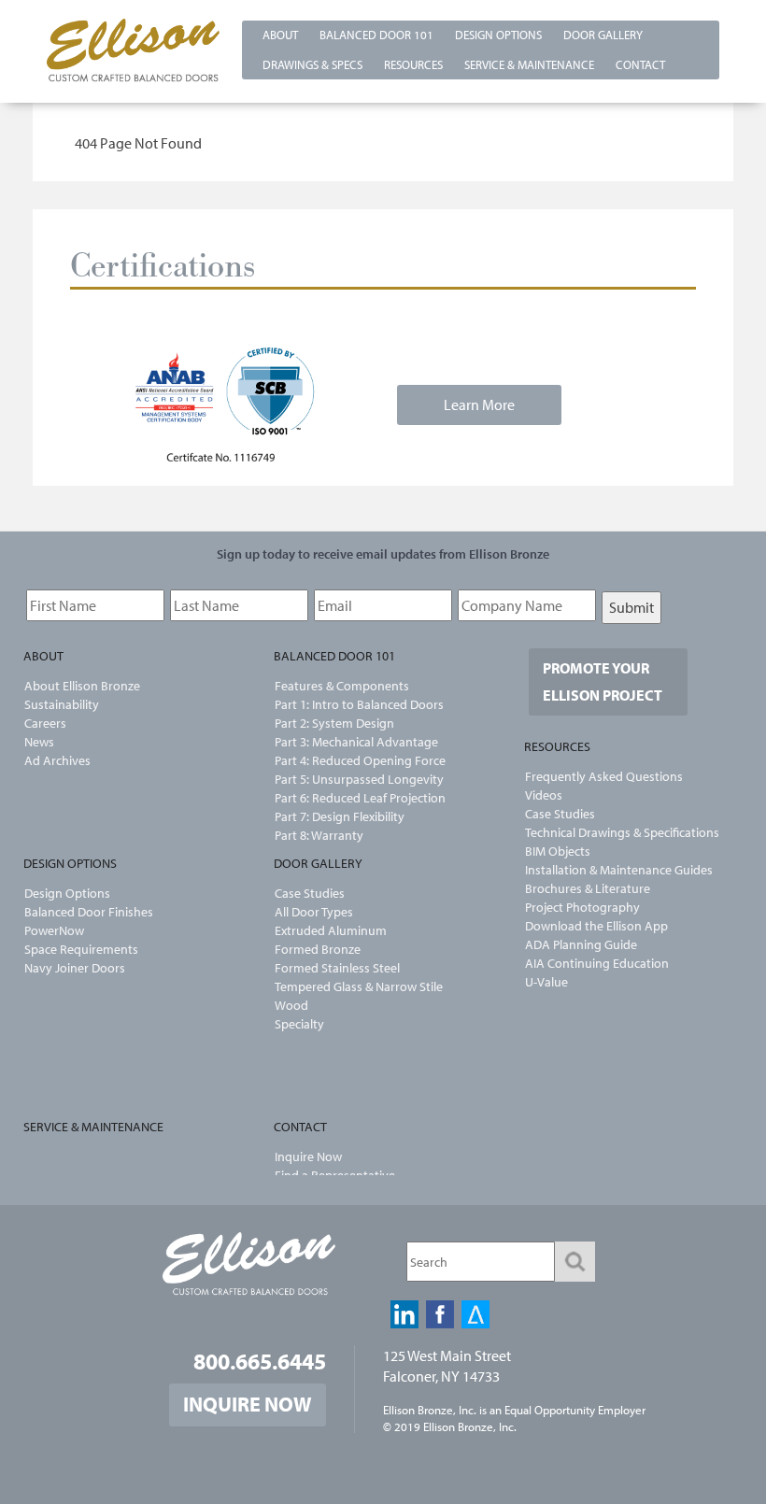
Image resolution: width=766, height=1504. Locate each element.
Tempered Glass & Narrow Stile (359, 986)
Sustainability (61, 704)
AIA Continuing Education (597, 963)
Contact (640, 64)
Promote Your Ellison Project (602, 681)
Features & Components (342, 685)
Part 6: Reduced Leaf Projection (360, 797)
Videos (543, 795)
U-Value (546, 981)
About (280, 34)
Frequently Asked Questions (604, 776)
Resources (413, 64)
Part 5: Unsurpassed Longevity (359, 779)
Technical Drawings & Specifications (622, 832)
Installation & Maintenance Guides (619, 869)
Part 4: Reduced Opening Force (360, 760)
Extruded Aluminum (331, 930)
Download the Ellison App (596, 925)
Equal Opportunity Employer (574, 1409)
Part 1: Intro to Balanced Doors (359, 704)
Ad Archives (57, 760)
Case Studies (310, 893)
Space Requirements (81, 949)
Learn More (479, 404)
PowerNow (54, 930)
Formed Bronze (318, 949)
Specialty (299, 1023)
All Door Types (314, 911)
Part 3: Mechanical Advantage (356, 741)
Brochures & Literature (587, 888)
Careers (45, 723)
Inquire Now (308, 1156)
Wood (291, 1005)
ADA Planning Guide (581, 944)
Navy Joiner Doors (74, 967)
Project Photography (582, 907)
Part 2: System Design (334, 723)
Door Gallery (603, 34)
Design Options (498, 34)
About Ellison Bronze (82, 685)
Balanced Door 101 (376, 34)
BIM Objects (557, 851)
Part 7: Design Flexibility (339, 816)
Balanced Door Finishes (88, 911)
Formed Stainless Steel (337, 967)
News (39, 741)
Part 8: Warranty (319, 835)
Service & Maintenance (529, 64)
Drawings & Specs (312, 64)
